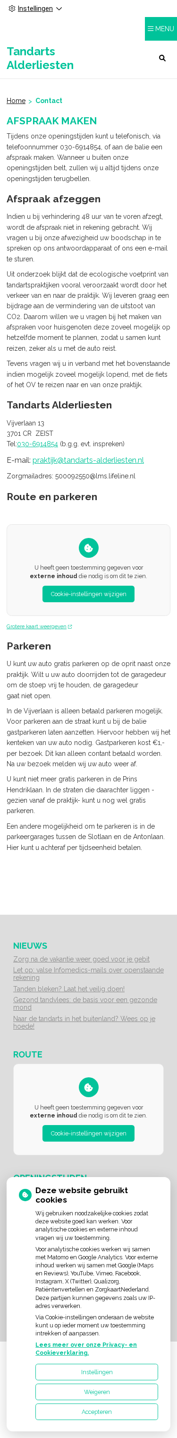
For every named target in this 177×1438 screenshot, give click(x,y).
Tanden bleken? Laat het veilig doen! (69, 989)
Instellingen (97, 1372)
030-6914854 (37, 444)
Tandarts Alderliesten (40, 58)
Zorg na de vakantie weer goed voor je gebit (81, 959)
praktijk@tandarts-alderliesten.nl (88, 460)
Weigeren (97, 1391)
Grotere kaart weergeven (37, 626)
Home (16, 100)
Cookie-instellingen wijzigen (88, 594)
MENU (164, 29)
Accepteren (97, 1411)
